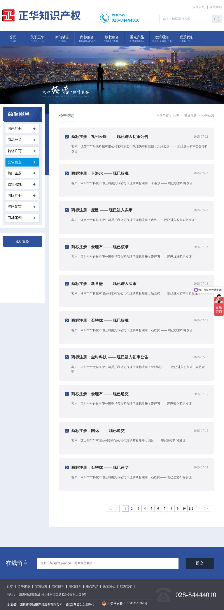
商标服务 (190, 115)
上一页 (114, 508)
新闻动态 (41, 586)
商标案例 (15, 218)
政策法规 (15, 184)
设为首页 (198, 7)
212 (191, 508)
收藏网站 (216, 7)
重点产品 (92, 586)
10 (184, 508)
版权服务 (75, 586)
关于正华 (24, 586)
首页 (176, 115)
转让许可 (15, 151)
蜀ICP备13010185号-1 (80, 604)
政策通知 (109, 586)
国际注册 (15, 195)
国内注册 (15, 128)
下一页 (201, 508)
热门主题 (15, 173)
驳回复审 (15, 207)
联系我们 (126, 586)
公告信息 (15, 162)
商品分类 (15, 140)
